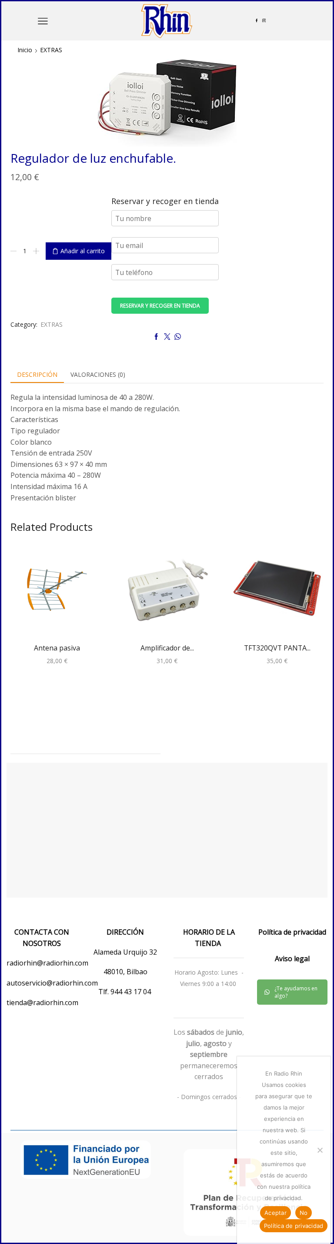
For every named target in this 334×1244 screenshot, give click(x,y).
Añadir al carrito (82, 251)
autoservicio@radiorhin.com (52, 983)
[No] (319, 1150)
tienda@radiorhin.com (42, 1002)
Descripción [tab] (37, 374)
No (304, 1212)
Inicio (24, 50)
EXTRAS (51, 50)
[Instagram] (264, 21)
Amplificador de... (167, 648)
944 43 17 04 (131, 991)
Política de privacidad (294, 1225)
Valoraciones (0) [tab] (97, 374)
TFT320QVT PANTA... (277, 648)
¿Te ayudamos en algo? (295, 992)
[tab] (37, 374)
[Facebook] (256, 21)
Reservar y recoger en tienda (160, 305)
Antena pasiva (57, 648)
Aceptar (275, 1212)
